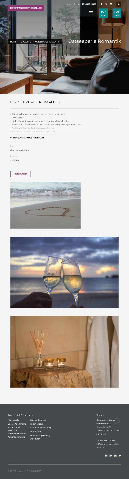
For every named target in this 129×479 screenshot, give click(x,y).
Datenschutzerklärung (40, 427)
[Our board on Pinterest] (115, 456)
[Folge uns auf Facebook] (105, 456)
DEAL (103, 13)
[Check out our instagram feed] (119, 456)
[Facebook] (101, 4)
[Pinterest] (106, 4)
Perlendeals (13, 419)
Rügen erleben (37, 423)
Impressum (35, 431)
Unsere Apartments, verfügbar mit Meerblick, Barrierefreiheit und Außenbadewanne (17, 430)
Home (13, 41)
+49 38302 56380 (88, 4)
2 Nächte (26, 41)
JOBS (117, 13)
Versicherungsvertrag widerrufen (40, 437)
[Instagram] (111, 4)
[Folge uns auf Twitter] (110, 456)
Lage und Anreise (38, 419)
